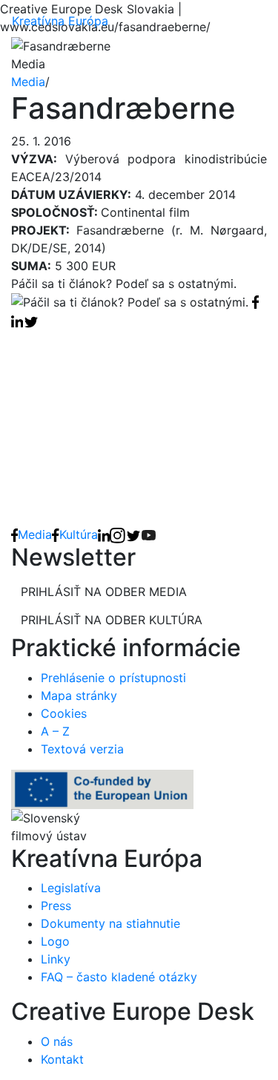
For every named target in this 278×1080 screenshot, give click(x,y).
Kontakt (62, 1059)
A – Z (55, 731)
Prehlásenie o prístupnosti (113, 677)
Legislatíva (71, 887)
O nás (57, 1041)
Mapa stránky (79, 695)
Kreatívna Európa (60, 20)
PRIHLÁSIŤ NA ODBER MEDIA (104, 591)
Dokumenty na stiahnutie (110, 923)
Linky (55, 959)
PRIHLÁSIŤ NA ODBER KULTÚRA (111, 619)
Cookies (64, 713)
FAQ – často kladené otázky (119, 976)
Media (28, 81)
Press (56, 905)
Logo (55, 941)
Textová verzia (82, 749)
